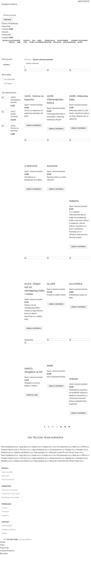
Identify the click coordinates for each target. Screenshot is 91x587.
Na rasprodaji (9, 79)
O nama (4, 508)
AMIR (50, 365)
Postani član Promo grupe (11, 494)
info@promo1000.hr (9, 529)
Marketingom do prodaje (10, 497)
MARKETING (6, 486)
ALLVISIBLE (76, 283)
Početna (27, 59)
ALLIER (51, 283)
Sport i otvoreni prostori (33, 105)
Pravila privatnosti (8, 479)
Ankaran (73, 378)
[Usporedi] (27, 91)
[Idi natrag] (4, 46)
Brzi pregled (27, 130)
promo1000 (6, 504)
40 (69, 427)
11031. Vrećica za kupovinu (15, 128)
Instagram (5, 515)
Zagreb (4, 533)
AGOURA (52, 166)
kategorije (6, 57)
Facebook (5, 511)
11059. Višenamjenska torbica (55, 99)
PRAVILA (5, 468)
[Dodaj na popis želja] (27, 120)
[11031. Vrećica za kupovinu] (5, 130)
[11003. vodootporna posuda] (5, 101)
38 (61, 427)
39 (65, 427)
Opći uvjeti (5, 476)
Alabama (74, 201)
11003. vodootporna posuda (15, 99)
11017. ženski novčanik (14, 114)
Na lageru (8, 83)
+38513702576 (7, 526)
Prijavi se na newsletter (10, 490)
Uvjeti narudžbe (7, 472)
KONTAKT (5, 522)
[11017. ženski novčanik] (5, 115)
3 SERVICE (30, 166)
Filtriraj (6, 65)
